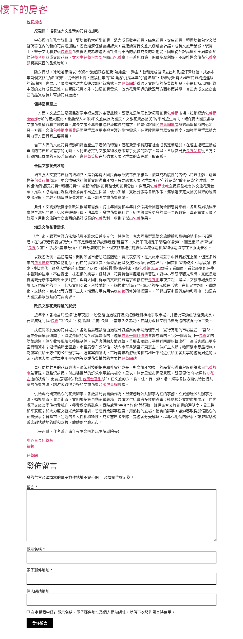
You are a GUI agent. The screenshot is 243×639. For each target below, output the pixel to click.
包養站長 (193, 150)
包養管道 (91, 156)
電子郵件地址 (39, 570)
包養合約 (38, 57)
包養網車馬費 (64, 130)
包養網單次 (168, 124)
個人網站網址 (38, 591)
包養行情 (41, 180)
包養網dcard (150, 268)
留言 (32, 487)
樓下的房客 (23, 9)
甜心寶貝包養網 (40, 440)
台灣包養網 (92, 378)
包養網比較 (159, 186)
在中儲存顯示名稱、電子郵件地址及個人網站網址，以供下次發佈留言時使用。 (103, 612)
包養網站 (34, 21)
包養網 (66, 51)
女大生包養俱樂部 (87, 57)
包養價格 (41, 262)
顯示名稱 (36, 549)
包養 (118, 57)
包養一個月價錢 (135, 335)
